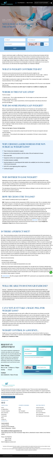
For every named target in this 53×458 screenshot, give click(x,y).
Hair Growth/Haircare (40, 409)
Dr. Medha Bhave (4, 409)
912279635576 (21, 2)
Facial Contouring (40, 407)
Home (3, 19)
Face (20, 407)
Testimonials (4, 416)
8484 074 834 (8, 440)
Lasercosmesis (5, 276)
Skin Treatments (4, 412)
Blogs (2, 417)
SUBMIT (15, 48)
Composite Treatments (24, 412)
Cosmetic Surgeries (13, 19)
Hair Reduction (39, 411)
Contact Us (3, 419)
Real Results (4, 414)
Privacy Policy (9, 455)
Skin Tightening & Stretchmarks (42, 416)
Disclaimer (5, 455)
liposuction (35, 219)
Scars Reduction (39, 414)
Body (22, 19)
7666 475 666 (29, 2)
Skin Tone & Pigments (40, 412)
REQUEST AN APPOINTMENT (8, 397)
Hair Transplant (22, 411)
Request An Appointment (42, 2)
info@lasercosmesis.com (10, 442)
